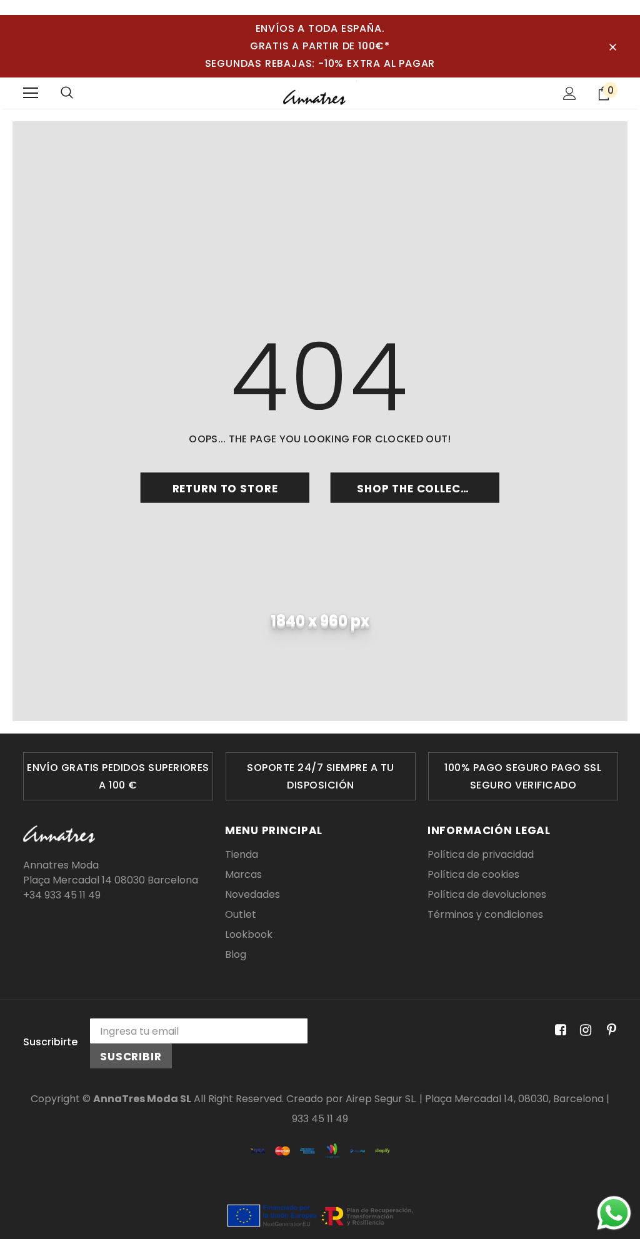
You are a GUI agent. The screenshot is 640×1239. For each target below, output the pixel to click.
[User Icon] (569, 93)
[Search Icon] (67, 93)
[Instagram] (583, 1030)
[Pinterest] (608, 1030)
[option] (118, 776)
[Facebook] (558, 1030)
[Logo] (320, 92)
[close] (612, 46)
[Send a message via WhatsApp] (614, 1213)
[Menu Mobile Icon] (30, 93)
